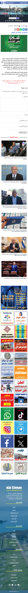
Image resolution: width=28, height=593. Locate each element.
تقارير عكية (14, 516)
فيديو (14, 510)
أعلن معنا (14, 580)
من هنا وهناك (14, 513)
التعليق (25, 96)
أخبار (14, 507)
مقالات (14, 545)
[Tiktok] (6, 20)
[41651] (14, 3)
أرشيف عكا (14, 521)
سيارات (14, 539)
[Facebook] (12, 20)
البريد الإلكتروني (23, 120)
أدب (14, 554)
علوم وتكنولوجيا (14, 563)
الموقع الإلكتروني (23, 126)
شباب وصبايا (14, 557)
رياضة (14, 536)
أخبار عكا (14, 519)
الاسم (26, 114)
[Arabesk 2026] (14, 309)
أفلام (14, 566)
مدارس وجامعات (14, 542)
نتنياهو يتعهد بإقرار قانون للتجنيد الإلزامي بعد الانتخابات (15, 278)
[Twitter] (9, 20)
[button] (26, 29)
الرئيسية (14, 575)
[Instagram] (7, 20)
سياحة (14, 533)
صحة (14, 560)
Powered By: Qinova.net (14, 591)
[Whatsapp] (11, 20)
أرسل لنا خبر (14, 577)
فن (14, 531)
